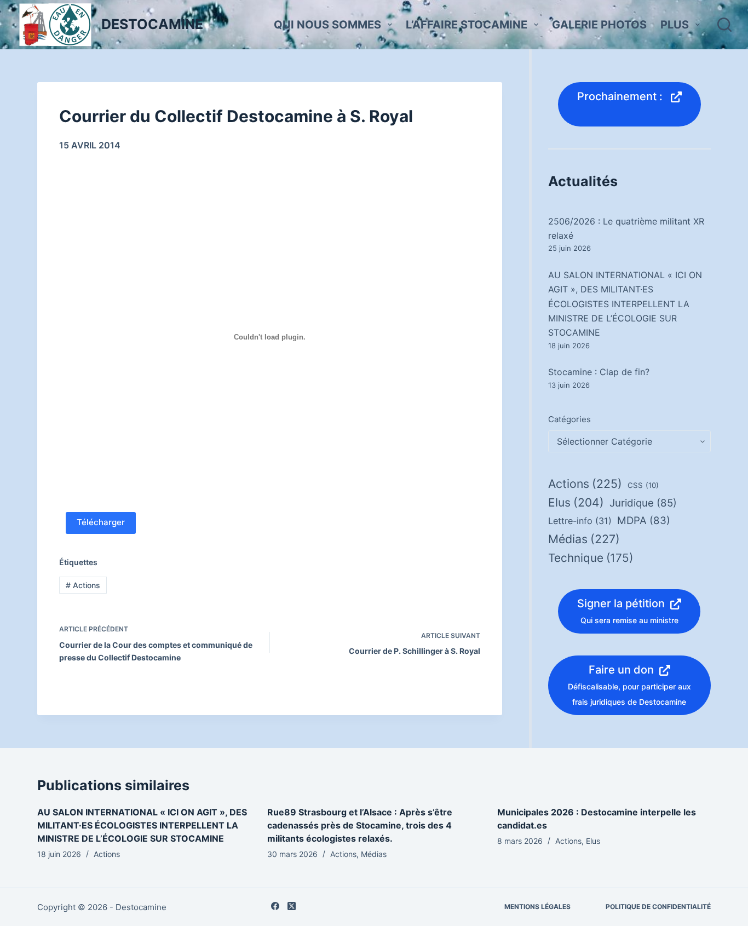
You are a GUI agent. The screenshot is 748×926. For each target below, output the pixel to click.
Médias (584, 539)
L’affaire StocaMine (466, 24)
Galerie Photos (599, 24)
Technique (590, 558)
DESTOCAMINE (152, 24)
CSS (643, 485)
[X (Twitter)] (291, 906)
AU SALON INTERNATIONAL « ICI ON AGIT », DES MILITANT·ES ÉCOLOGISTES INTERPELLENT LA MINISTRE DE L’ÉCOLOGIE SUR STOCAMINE (625, 303)
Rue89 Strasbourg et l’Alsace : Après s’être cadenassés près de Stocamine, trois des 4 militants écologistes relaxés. (359, 825)
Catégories (569, 419)
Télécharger (101, 522)
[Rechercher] (724, 25)
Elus (576, 502)
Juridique (643, 503)
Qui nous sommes (327, 24)
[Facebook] (275, 906)
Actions (83, 585)
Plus (674, 24)
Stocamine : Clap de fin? (598, 371)
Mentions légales (537, 906)
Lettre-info (580, 520)
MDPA (643, 520)
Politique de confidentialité (658, 906)
